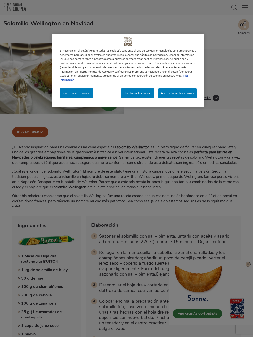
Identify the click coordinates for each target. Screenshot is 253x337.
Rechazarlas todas (137, 93)
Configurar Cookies (76, 93)
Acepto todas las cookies (177, 93)
